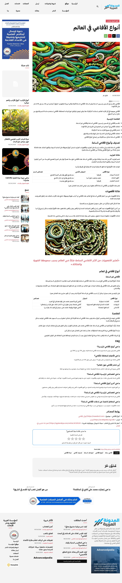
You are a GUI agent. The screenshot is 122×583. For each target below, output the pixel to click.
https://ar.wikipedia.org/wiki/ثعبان (102, 420)
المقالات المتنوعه (48, 552)
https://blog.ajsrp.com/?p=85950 (110, 449)
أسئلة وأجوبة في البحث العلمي (11, 199)
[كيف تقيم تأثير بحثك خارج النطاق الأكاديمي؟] (25, 228)
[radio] (83, 439)
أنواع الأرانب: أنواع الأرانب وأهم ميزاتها (17, 101)
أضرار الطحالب (48, 526)
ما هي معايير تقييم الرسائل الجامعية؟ (11, 236)
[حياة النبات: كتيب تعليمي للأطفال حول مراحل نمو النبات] (15, 122)
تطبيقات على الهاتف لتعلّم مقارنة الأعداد (38, 540)
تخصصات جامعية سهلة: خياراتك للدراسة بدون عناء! (40, 548)
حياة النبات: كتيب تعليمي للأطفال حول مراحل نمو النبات (16, 140)
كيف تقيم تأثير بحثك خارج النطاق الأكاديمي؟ (12, 226)
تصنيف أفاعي (78, 453)
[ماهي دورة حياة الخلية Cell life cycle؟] (15, 161)
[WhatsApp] (106, 36)
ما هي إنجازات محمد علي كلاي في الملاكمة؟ (91, 489)
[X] (114, 36)
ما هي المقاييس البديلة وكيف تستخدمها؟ (11, 217)
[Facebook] (118, 36)
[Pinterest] (110, 36)
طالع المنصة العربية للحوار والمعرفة (72, 561)
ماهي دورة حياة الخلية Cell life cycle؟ (17, 179)
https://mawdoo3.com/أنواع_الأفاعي (91, 416)
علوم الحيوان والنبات (23, 106)
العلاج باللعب (48, 533)
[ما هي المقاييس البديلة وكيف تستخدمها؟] (25, 219)
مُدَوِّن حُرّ (105, 95)
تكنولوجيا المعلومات (47, 543)
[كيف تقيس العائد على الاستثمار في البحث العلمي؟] (25, 209)
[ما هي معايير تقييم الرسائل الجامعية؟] (25, 238)
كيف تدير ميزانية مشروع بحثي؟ (10, 197)
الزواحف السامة (88, 453)
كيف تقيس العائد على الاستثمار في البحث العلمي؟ (11, 207)
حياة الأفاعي (68, 453)
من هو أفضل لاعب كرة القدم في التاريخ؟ (30, 489)
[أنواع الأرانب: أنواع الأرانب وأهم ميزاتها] (15, 83)
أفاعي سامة (108, 453)
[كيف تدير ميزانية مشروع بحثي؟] (25, 199)
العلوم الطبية (49, 536)
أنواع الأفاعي (99, 453)
